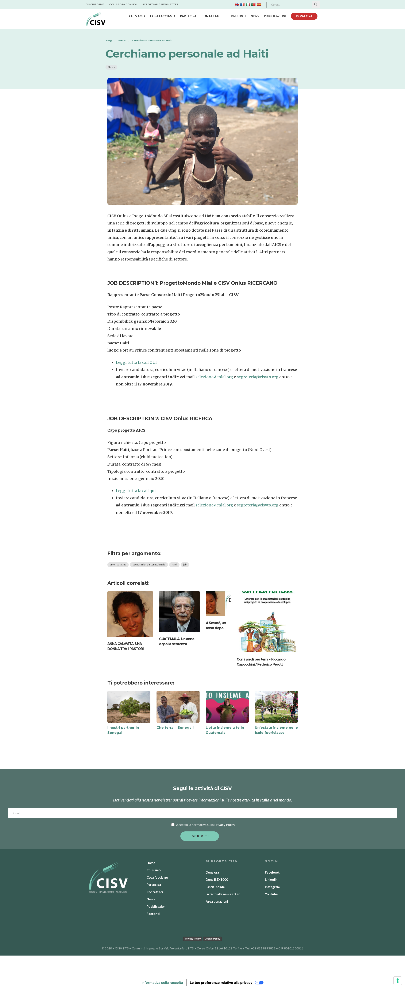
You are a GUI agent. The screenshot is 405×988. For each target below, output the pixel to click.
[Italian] (248, 4)
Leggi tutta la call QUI (136, 362)
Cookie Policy (212, 938)
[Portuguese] (253, 4)
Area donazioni (217, 901)
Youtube (271, 894)
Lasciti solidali (216, 887)
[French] (242, 4)
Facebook (272, 872)
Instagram (272, 887)
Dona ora (304, 16)
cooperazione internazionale (148, 564)
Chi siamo (137, 16)
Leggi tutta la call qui (136, 490)
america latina (118, 564)
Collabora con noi (123, 4)
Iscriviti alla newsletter (160, 4)
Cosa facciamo (162, 16)
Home (151, 863)
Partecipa (188, 16)
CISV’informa (94, 4)
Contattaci (211, 16)
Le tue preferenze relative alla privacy (221, 982)
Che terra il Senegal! (175, 728)
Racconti (238, 16)
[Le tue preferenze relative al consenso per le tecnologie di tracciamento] (398, 981)
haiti (174, 564)
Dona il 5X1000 (217, 879)
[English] (237, 4)
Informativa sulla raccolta (162, 982)
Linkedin (271, 879)
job (185, 564)
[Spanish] (259, 4)
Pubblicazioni (275, 16)
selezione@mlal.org (214, 377)
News (255, 16)
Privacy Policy (193, 938)
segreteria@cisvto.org (257, 377)
